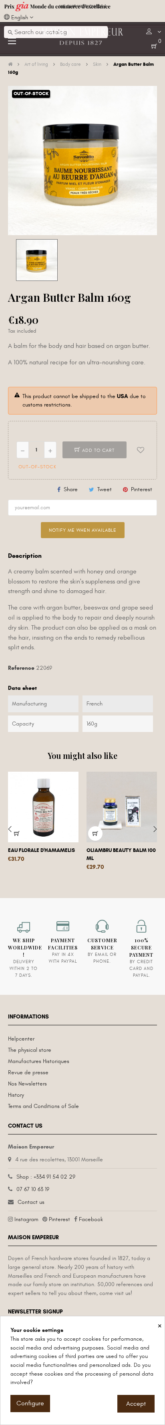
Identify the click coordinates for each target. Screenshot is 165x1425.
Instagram (26, 1219)
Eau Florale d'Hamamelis (41, 850)
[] (17, 833)
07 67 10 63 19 (32, 1189)
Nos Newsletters (27, 1083)
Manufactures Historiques (38, 1061)
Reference (21, 668)
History (16, 1095)
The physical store (29, 1050)
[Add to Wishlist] (141, 449)
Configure (30, 1403)
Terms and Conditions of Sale (43, 1106)
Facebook (91, 1219)
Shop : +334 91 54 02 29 (45, 1176)
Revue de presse (28, 1072)
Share (71, 489)
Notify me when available (83, 530)
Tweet (104, 489)
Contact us (31, 1202)
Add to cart (97, 450)
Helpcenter (21, 1038)
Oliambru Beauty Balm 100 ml (121, 854)
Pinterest (141, 489)
